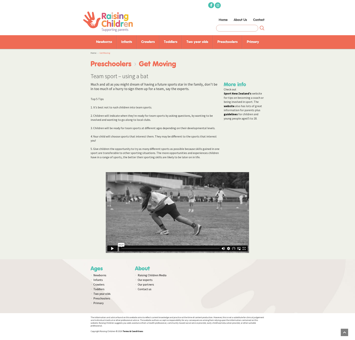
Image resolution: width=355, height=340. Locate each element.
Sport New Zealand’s (237, 93)
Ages (97, 268)
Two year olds (197, 42)
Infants (126, 42)
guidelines (231, 114)
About (142, 268)
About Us (240, 20)
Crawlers (148, 42)
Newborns (104, 42)
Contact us (144, 289)
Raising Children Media (152, 275)
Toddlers (170, 42)
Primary (253, 42)
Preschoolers (227, 42)
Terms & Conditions (133, 331)
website (229, 106)
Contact (258, 20)
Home (223, 20)
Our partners (146, 284)
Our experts (145, 280)
